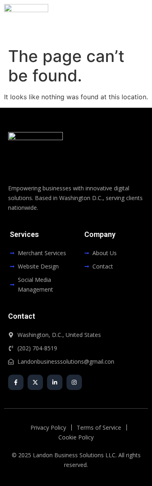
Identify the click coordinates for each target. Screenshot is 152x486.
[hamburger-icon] (139, 22)
